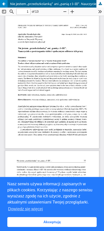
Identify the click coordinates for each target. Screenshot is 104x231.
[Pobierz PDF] (100, 4)
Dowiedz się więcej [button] (25, 209)
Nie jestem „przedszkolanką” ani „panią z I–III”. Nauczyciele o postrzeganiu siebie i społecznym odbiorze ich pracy (57, 4)
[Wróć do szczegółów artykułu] (4, 4)
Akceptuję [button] (52, 222)
